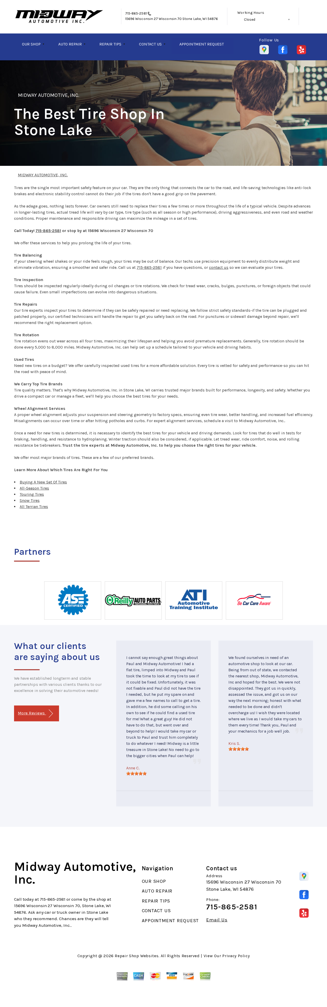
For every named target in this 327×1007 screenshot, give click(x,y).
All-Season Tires (34, 488)
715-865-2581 (136, 13)
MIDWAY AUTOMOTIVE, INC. (48, 95)
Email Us (216, 920)
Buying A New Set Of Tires (43, 482)
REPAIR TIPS (110, 44)
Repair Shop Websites (136, 955)
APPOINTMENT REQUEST (201, 44)
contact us (218, 267)
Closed (249, 19)
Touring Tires (32, 494)
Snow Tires (30, 500)
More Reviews (32, 713)
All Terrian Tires (34, 506)
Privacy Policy (236, 955)
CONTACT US (150, 44)
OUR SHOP (31, 44)
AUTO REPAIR (70, 44)
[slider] (136, 773)
